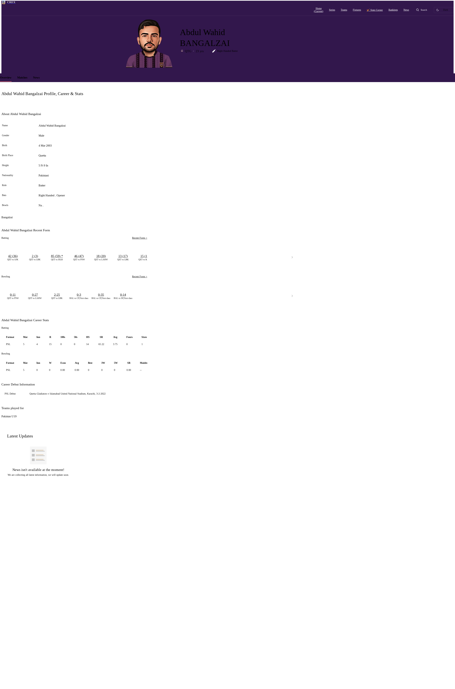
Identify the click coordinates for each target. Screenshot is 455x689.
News (36, 77)
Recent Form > (139, 238)
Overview (6, 77)
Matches (22, 77)
